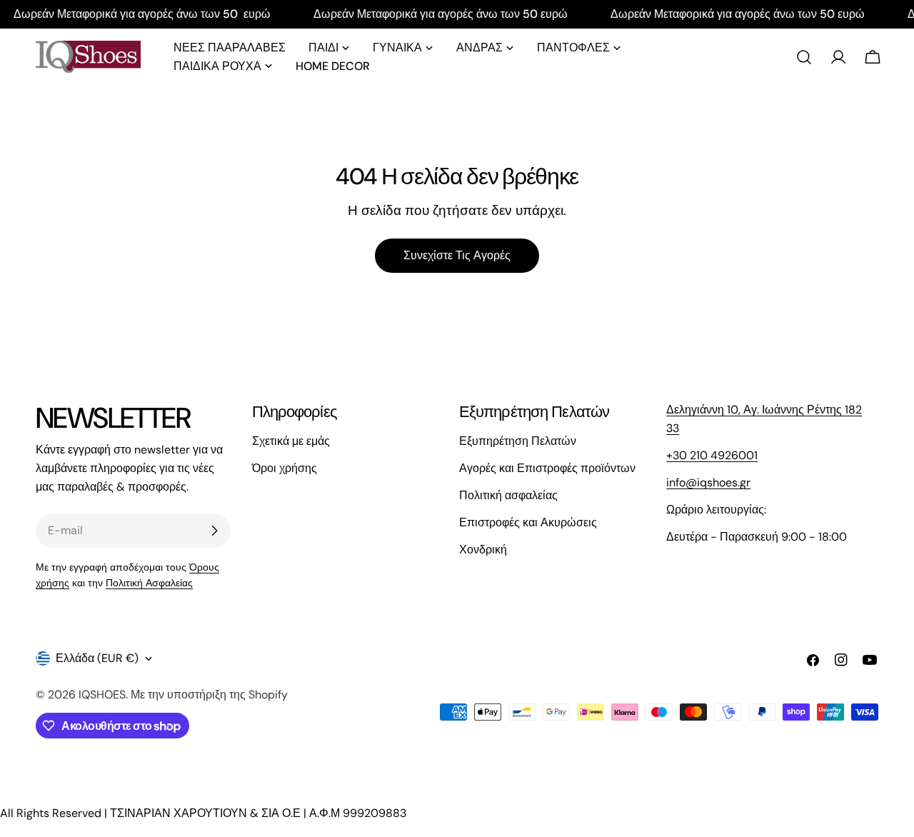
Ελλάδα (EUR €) (97, 658)
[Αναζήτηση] (804, 57)
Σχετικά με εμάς (291, 440)
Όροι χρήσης (284, 468)
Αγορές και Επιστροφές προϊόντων (547, 468)
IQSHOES (102, 694)
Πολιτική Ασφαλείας (149, 582)
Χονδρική (483, 549)
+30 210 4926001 (712, 455)
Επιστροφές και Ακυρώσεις (528, 522)
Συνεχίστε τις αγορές (457, 255)
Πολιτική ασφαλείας (508, 495)
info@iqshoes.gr (708, 482)
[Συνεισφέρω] (214, 531)
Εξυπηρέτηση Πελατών (517, 440)
